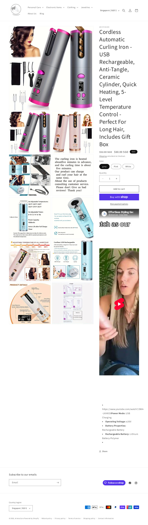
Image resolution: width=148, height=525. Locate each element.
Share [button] (105, 451)
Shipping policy (89, 518)
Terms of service (74, 518)
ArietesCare (19, 518)
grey (104, 166)
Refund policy (47, 518)
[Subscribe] (57, 482)
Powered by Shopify (31, 518)
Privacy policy (60, 518)
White (128, 166)
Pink (116, 166)
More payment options (119, 204)
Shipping (103, 156)
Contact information (106, 518)
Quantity (103, 173)
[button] (35, 7)
